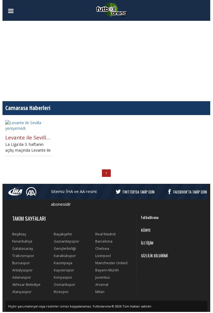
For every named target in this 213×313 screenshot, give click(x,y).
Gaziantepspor (66, 241)
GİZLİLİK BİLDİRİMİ (154, 255)
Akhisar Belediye (26, 284)
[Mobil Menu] (20, 11)
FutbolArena (149, 217)
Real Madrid (105, 233)
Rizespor (61, 291)
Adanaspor (21, 277)
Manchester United (111, 262)
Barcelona (103, 241)
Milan (99, 291)
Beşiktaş (19, 233)
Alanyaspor (22, 291)
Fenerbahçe (22, 241)
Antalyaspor (22, 270)
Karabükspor (65, 255)
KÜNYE (146, 230)
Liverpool (103, 255)
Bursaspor (21, 262)
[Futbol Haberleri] (111, 9)
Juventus (102, 277)
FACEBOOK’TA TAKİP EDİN (190, 192)
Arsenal (101, 284)
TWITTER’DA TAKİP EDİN (138, 192)
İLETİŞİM (147, 243)
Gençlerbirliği (65, 248)
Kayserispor (64, 270)
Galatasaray (22, 248)
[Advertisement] (106, 61)
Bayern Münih (107, 270)
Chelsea (102, 248)
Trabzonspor (23, 255)
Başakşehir (63, 233)
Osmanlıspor (64, 284)
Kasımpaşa (63, 262)
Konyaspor (63, 277)
